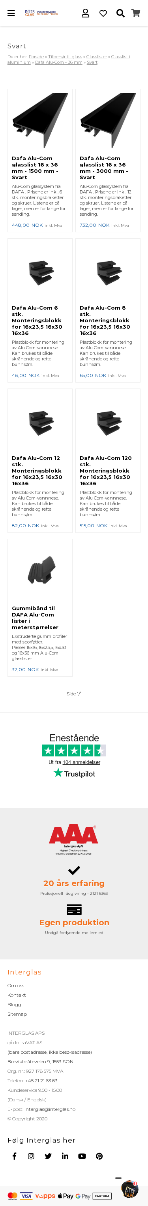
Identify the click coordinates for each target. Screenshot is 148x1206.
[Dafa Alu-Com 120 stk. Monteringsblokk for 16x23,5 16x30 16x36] (108, 422)
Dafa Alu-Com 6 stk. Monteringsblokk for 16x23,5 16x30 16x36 (37, 320)
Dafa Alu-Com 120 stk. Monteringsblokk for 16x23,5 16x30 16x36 (106, 470)
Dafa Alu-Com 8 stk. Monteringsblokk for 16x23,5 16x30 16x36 (105, 320)
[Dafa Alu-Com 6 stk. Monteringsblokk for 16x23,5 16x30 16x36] (40, 272)
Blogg (14, 1004)
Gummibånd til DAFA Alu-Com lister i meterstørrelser (35, 617)
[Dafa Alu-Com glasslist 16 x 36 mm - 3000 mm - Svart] (108, 122)
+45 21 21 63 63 (40, 1080)
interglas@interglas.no (49, 1109)
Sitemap (17, 1014)
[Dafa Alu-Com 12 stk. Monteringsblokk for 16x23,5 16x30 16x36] (40, 422)
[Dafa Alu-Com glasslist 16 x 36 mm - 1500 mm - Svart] (40, 122)
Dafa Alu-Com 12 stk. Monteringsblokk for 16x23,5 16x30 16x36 (37, 470)
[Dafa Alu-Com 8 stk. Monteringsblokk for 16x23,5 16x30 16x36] (108, 272)
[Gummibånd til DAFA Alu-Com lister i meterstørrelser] (40, 572)
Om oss (15, 985)
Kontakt (16, 995)
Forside (36, 56)
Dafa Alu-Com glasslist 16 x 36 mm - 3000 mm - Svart (104, 167)
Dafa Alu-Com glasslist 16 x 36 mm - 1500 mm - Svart (35, 167)
